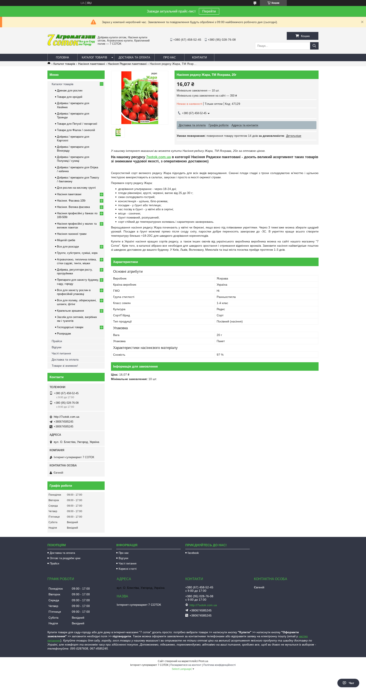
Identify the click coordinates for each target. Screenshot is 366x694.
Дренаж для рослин (69, 90)
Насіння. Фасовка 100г (71, 200)
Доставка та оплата (134, 57)
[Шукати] (314, 46)
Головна (62, 57)
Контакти (199, 57)
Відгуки (56, 347)
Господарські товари (70, 327)
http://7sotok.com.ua (66, 416)
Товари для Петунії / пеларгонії (77, 123)
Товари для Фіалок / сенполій (76, 130)
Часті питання (61, 353)
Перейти (209, 11)
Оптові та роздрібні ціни (65, 558)
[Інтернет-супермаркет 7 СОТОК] (71, 45)
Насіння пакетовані (91, 63)
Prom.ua (203, 661)
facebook (193, 552)
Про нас (169, 57)
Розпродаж (64, 333)
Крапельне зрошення (70, 310)
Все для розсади (68, 246)
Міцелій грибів (66, 240)
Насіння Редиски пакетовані (127, 63)
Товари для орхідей (69, 96)
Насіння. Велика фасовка (73, 207)
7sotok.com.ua (158, 157)
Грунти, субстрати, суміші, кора (77, 252)
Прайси (57, 341)
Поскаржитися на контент (185, 665)
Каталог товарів (94, 57)
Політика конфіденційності (219, 665)
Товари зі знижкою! (65, 365)
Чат (351, 683)
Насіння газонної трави (71, 233)
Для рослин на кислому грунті (76, 187)
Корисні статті (128, 568)
